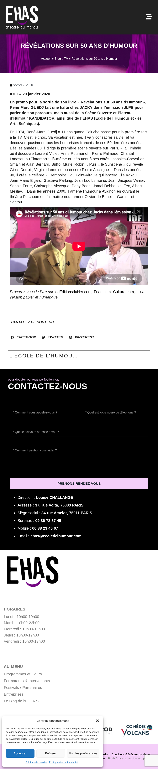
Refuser (50, 753)
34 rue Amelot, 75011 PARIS (66, 513)
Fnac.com (102, 292)
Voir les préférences (83, 753)
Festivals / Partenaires (23, 687)
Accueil (46, 58)
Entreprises (13, 694)
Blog (58, 58)
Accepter (20, 753)
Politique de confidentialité (63, 762)
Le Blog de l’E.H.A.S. (22, 701)
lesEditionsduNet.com (73, 292)
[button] (97, 721)
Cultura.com (123, 292)
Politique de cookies (36, 762)
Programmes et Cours (23, 674)
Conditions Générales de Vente (131, 754)
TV (66, 58)
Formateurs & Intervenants (27, 681)
